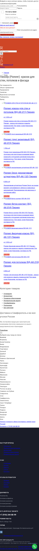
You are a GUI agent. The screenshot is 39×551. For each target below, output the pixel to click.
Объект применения (7, 88)
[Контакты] (1, 57)
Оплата (6, 484)
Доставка (7, 482)
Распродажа (8, 305)
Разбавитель (4, 97)
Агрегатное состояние (7, 95)
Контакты (3, 426)
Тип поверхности (5, 85)
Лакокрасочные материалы (12, 448)
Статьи (6, 469)
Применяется (4, 90)
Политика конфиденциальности (13, 535)
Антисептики (8, 296)
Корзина (6, 486)
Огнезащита (8, 294)
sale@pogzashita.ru (32, 543)
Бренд (2, 99)
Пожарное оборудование (12, 298)
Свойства (3, 92)
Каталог (6, 465)
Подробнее (4, 330)
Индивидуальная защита (12, 301)
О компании (7, 463)
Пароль (19, 8)
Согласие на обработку (6, 498)
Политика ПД (3, 495)
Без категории (8, 308)
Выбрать (7, 132)
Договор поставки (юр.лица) (8, 548)
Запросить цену (9, 226)
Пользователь (22, 6)
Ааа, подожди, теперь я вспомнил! (11, 37)
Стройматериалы (9, 303)
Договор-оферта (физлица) (26, 546)
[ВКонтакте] (1, 532)
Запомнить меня (8, 23)
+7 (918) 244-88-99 (13, 426)
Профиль (6, 480)
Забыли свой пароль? (7, 25)
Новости (6, 467)
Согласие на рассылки (6, 501)
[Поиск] (1, 53)
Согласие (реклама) (5, 503)
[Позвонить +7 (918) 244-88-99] (34, 546)
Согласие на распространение (8, 506)
